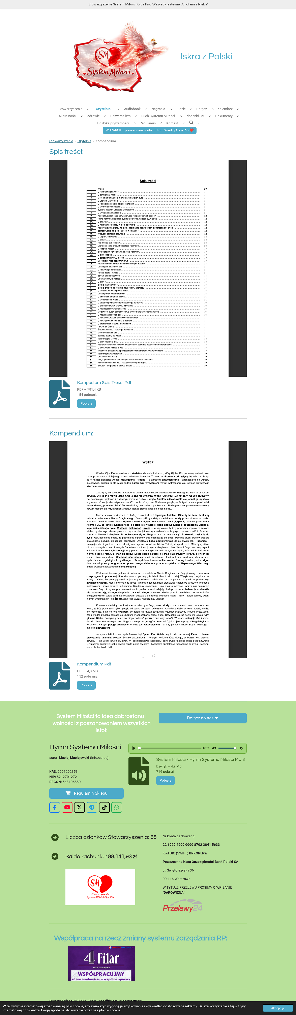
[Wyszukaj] (191, 123)
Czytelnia (84, 141)
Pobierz (86, 403)
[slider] (170, 748)
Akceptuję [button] (278, 1008)
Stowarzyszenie (61, 141)
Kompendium (105, 141)
